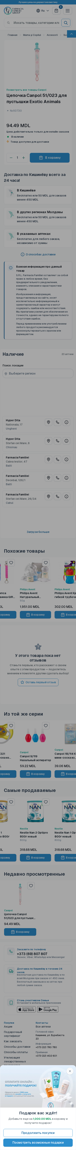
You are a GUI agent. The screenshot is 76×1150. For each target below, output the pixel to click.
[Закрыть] (69, 1071)
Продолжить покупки (38, 1133)
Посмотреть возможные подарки (38, 1143)
